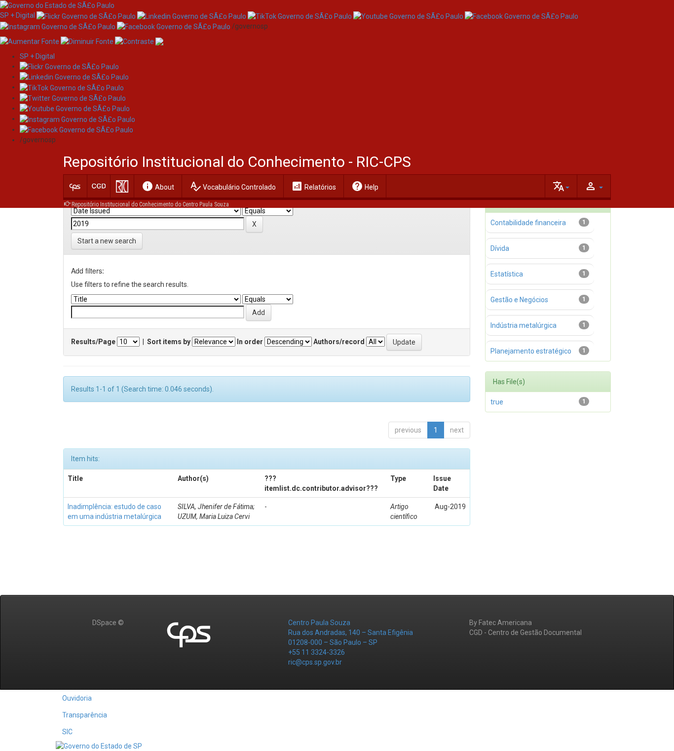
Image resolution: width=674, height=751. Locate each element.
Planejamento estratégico (530, 351)
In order (250, 342)
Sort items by (168, 342)
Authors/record (339, 342)
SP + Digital (17, 15)
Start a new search (106, 241)
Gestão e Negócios (519, 300)
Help (364, 186)
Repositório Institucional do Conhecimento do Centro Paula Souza (150, 204)
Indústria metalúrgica (523, 325)
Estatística (506, 274)
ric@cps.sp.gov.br (315, 662)
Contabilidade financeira (528, 223)
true (496, 402)
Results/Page (93, 342)
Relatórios (313, 186)
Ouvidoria (77, 698)
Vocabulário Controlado (232, 186)
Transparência (84, 715)
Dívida (499, 248)
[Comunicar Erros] (159, 41)
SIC (67, 732)
